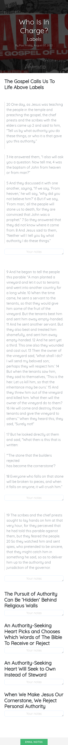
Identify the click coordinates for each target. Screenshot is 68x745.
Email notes (34, 741)
